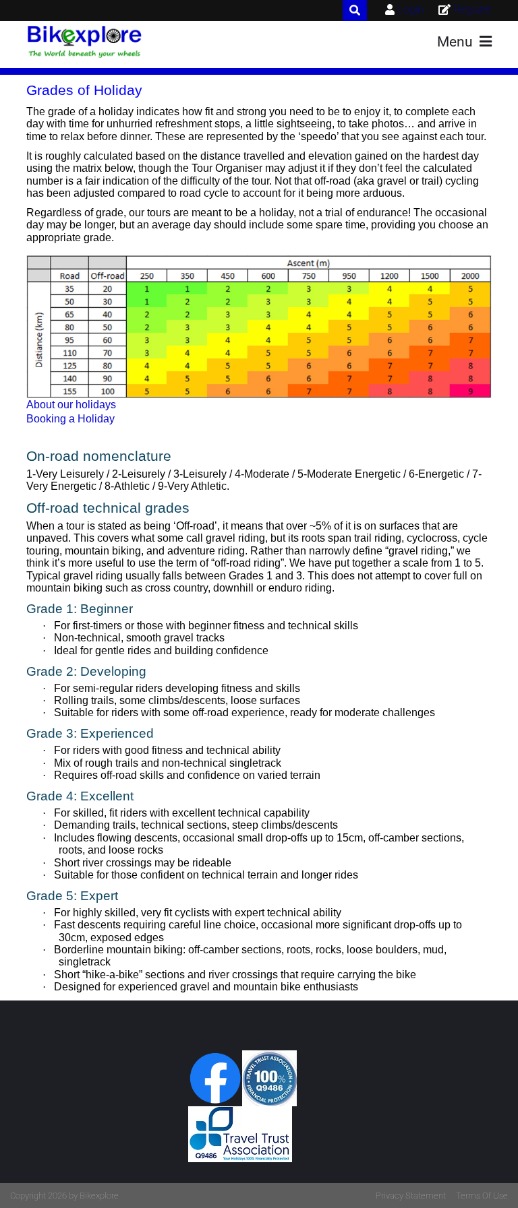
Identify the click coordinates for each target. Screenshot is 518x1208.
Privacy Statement (411, 1195)
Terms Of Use (482, 1195)
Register (473, 9)
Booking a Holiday (70, 418)
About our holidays (71, 404)
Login (411, 9)
